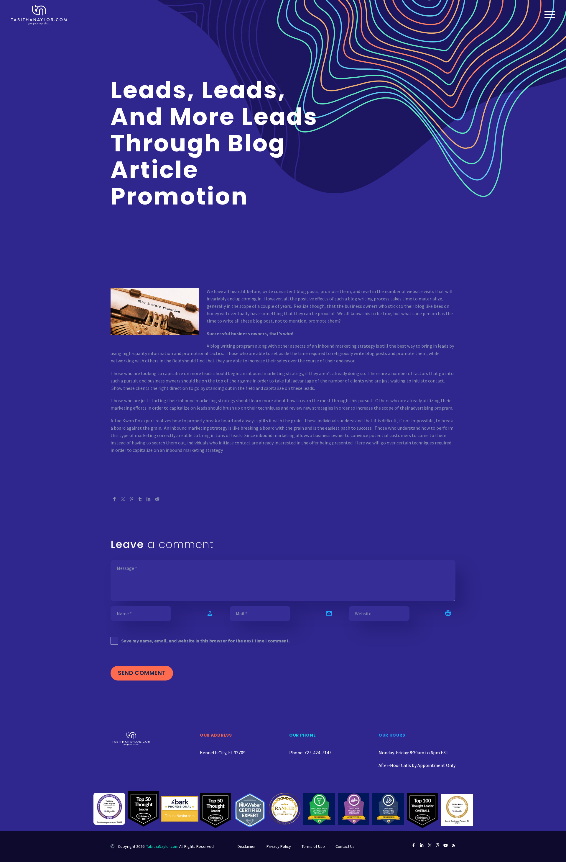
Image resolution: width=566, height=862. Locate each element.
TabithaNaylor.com (162, 846)
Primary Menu (549, 14)
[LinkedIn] (148, 499)
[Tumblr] (140, 499)
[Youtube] (445, 845)
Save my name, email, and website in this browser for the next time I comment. (205, 641)
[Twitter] (123, 499)
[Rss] (453, 845)
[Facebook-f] (414, 845)
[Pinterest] (131, 499)
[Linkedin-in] (422, 845)
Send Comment (142, 673)
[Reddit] (157, 499)
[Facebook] (114, 499)
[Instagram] (438, 845)
